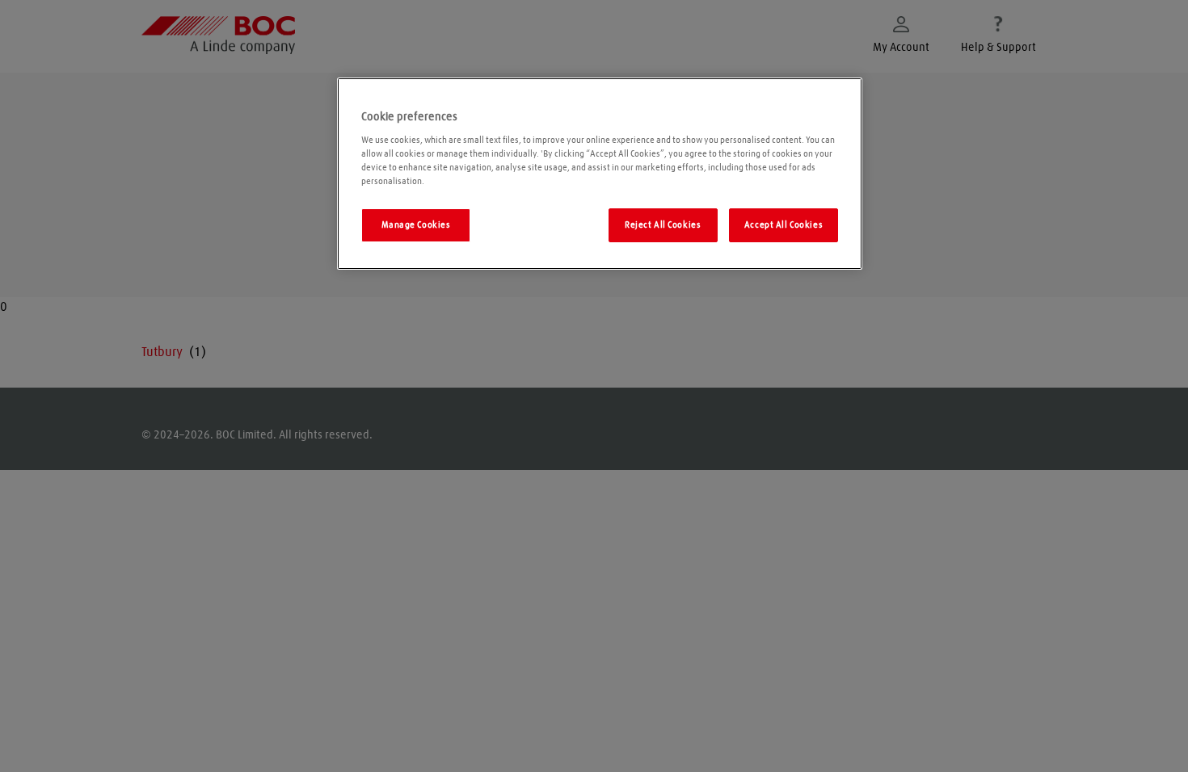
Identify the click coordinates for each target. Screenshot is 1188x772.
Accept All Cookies (783, 224)
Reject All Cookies (663, 224)
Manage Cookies (416, 224)
